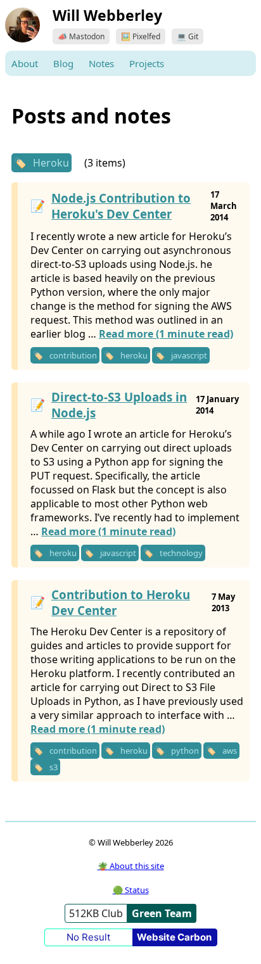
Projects (146, 63)
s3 (53, 767)
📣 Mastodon (81, 36)
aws (229, 750)
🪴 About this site (131, 866)
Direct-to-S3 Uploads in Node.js (119, 405)
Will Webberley (107, 15)
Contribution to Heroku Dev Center (120, 602)
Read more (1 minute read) (166, 334)
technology (181, 553)
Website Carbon (174, 937)
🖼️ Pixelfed (140, 36)
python (185, 750)
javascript (189, 355)
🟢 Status (131, 890)
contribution (73, 355)
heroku (134, 355)
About (24, 63)
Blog (63, 63)
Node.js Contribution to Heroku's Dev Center (121, 206)
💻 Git (187, 36)
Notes (101, 63)
